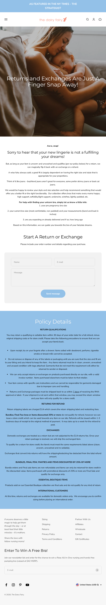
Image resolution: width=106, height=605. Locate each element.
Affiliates (79, 524)
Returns (45, 529)
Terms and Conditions (52, 539)
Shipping (46, 524)
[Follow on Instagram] (13, 585)
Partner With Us (82, 519)
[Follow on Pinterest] (20, 585)
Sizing (44, 519)
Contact (78, 534)
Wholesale (80, 529)
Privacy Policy (48, 534)
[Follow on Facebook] (6, 585)
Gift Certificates (82, 539)
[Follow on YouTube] (27, 585)
